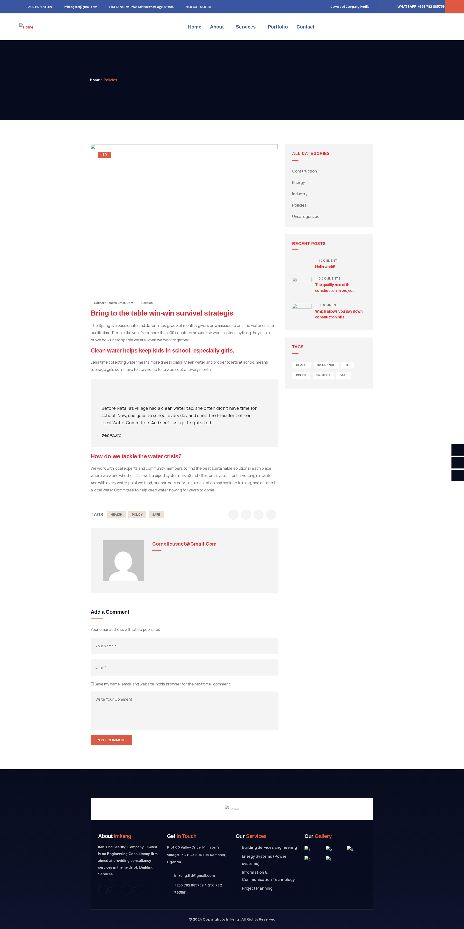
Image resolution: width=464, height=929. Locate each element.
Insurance (326, 365)
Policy (137, 514)
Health (116, 514)
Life (348, 365)
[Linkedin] (138, 889)
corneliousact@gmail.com (113, 303)
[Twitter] (103, 889)
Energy (298, 182)
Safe (156, 514)
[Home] (26, 27)
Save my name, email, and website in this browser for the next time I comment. (162, 684)
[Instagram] (126, 889)
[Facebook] (114, 889)
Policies (110, 80)
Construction (304, 171)
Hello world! (325, 267)
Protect (323, 375)
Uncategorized (305, 216)
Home (95, 80)
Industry (300, 193)
